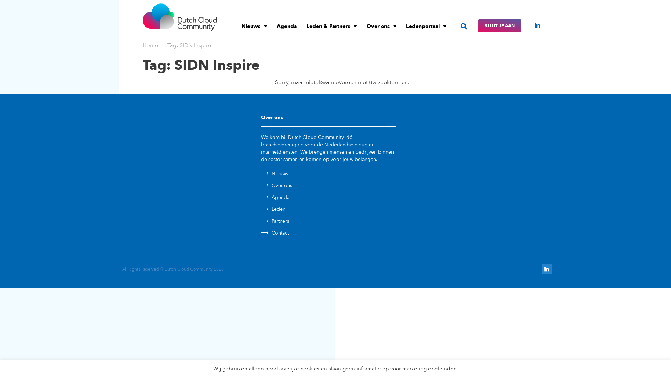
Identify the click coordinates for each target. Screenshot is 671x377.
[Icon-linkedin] (537, 25)
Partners (280, 221)
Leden (279, 209)
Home (150, 45)
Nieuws (250, 26)
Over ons (378, 26)
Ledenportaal (423, 26)
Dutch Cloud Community (189, 269)
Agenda (287, 26)
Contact (280, 233)
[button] (464, 26)
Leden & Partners (328, 26)
